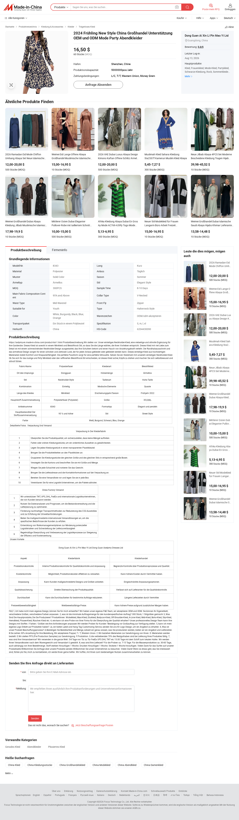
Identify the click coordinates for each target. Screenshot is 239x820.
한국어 (146, 795)
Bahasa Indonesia (215, 795)
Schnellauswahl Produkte (163, 791)
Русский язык (86, 795)
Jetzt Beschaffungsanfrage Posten (92, 725)
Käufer (180, 18)
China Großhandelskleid (72, 765)
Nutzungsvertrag (85, 791)
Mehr (187, 76)
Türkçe (186, 795)
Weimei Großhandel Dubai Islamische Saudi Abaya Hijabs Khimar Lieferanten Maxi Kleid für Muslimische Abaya (220, 500)
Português (60, 795)
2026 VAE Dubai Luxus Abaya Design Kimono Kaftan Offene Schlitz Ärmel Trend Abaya (220, 316)
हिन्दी (165, 795)
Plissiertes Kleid (56, 746)
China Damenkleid (153, 765)
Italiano (100, 795)
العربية (137, 795)
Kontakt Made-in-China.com (134, 791)
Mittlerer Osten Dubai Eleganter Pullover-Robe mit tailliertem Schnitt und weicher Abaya (220, 421)
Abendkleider (34, 746)
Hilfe (198, 18)
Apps (212, 18)
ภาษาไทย (175, 795)
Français (72, 795)
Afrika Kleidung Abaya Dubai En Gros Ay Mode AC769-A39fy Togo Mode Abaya (220, 448)
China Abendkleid (127, 765)
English (36, 795)
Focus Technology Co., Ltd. (116, 801)
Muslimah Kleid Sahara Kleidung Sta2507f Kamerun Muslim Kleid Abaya (219, 343)
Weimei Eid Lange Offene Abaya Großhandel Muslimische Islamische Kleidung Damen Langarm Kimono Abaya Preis (220, 290)
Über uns (56, 791)
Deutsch (112, 795)
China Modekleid (101, 765)
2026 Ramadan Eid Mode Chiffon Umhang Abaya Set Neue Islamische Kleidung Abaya (220, 264)
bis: (24, 680)
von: (23, 672)
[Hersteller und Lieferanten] (22, 7)
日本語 (156, 795)
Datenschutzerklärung (106, 791)
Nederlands (124, 795)
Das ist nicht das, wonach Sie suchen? (48, 725)
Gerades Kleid (12, 746)
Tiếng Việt (198, 795)
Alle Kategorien (16, 18)
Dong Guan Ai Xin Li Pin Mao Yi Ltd (207, 35)
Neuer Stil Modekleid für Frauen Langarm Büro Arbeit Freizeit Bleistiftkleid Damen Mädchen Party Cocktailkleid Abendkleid (220, 474)
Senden (35, 718)
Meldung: (20, 688)
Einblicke (183, 791)
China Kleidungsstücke (39, 765)
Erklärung (68, 791)
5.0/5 (200, 47)
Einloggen (230, 9)
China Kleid (14, 765)
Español (47, 795)
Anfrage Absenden (98, 84)
